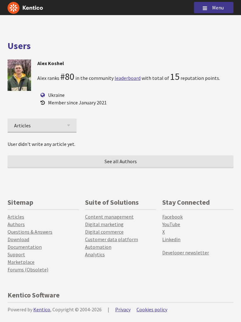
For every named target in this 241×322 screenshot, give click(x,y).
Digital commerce (104, 232)
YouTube (171, 224)
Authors (16, 224)
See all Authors (120, 161)
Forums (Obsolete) (28, 269)
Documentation (25, 247)
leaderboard (128, 78)
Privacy (123, 309)
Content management (109, 217)
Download (18, 239)
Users (19, 46)
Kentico (41, 309)
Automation (98, 247)
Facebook (172, 217)
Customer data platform (111, 239)
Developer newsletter (185, 252)
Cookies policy (152, 309)
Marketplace (21, 262)
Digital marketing (104, 224)
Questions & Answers (30, 232)
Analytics (95, 254)
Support (16, 254)
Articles (16, 217)
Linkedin (171, 239)
